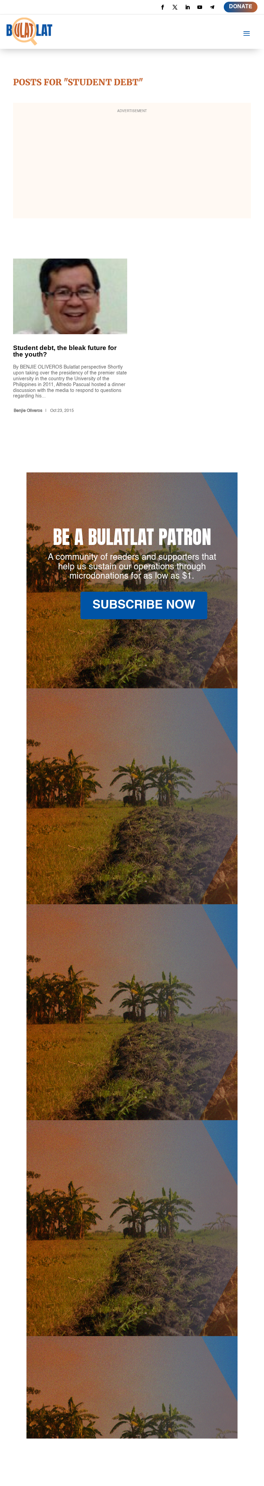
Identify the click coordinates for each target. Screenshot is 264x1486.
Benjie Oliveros (28, 411)
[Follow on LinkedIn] (187, 7)
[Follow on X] (175, 7)
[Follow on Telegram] (212, 7)
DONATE (240, 7)
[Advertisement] (132, 165)
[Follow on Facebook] (162, 7)
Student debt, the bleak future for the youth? (70, 337)
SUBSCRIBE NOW (143, 605)
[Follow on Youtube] (200, 7)
